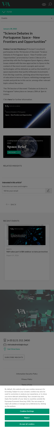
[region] (27, 407)
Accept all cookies (27, 424)
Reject (27, 418)
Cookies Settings (27, 411)
